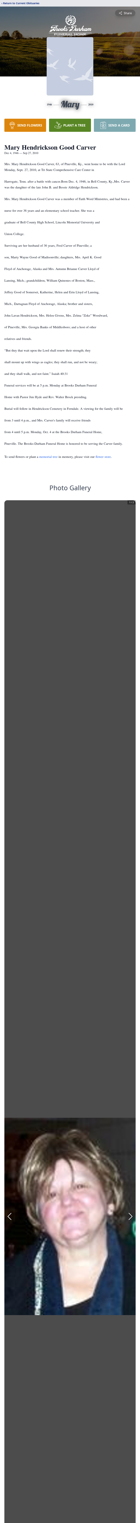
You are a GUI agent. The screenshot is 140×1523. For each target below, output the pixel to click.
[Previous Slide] (9, 1216)
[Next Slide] (130, 1216)
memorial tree (48, 456)
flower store (103, 456)
